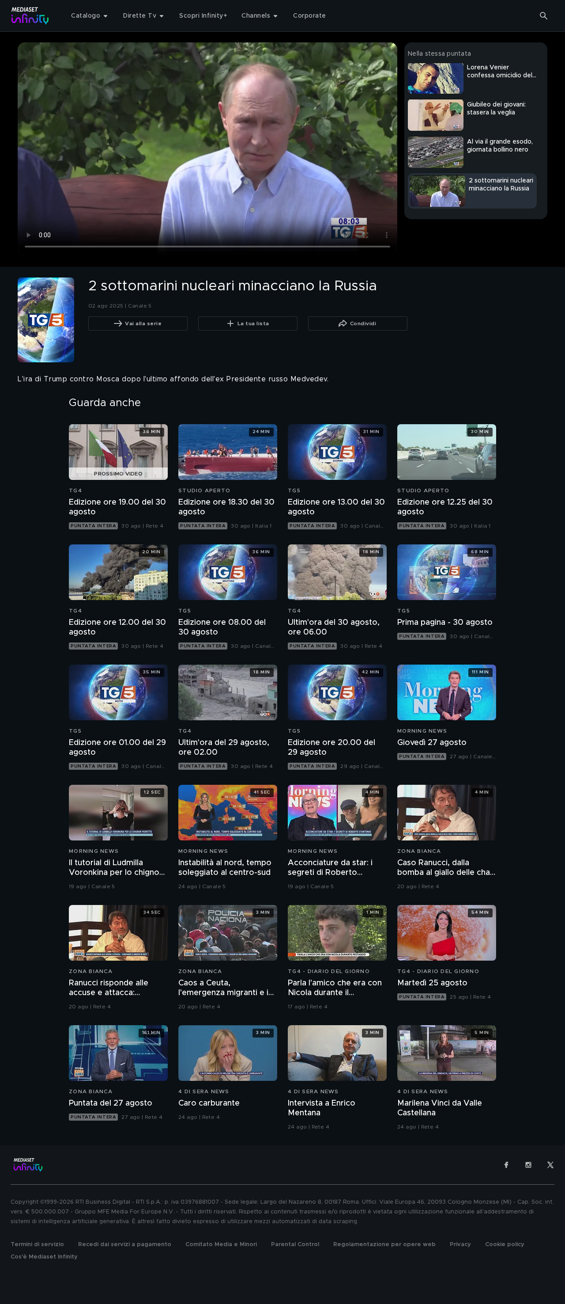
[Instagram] (528, 1165)
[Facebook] (506, 1165)
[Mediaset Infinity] (30, 16)
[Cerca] (544, 16)
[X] (550, 1165)
